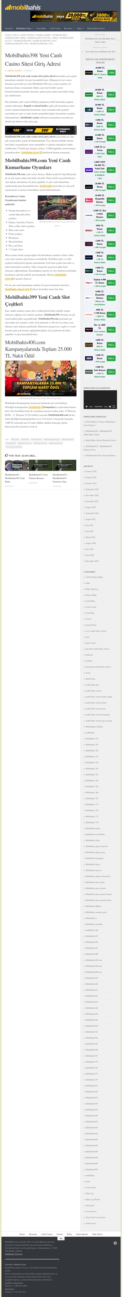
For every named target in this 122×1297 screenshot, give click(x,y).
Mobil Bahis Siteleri (96, 28)
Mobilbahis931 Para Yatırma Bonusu (100, 455)
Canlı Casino (55, 28)
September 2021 (92, 513)
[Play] (87, 406)
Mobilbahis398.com (44, 40)
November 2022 (92, 501)
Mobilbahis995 (92, 1157)
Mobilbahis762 (92, 1025)
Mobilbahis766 (92, 1049)
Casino (88, 618)
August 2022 (91, 507)
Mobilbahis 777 (92, 816)
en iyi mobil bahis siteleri (96, 631)
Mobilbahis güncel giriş (42, 37)
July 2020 (89, 549)
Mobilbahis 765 (92, 786)
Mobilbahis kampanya (94, 858)
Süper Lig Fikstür (93, 1199)
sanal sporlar (91, 1187)
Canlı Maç (90, 612)
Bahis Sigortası (92, 589)
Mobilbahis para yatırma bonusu (99, 894)
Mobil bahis (43, 35)
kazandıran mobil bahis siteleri (98, 666)
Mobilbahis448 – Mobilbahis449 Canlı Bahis (15, 478)
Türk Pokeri (97, 1234)
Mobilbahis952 (92, 1121)
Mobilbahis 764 (92, 780)
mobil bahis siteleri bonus (96, 702)
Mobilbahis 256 (92, 750)
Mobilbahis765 (92, 1043)
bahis (88, 583)
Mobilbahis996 (92, 1163)
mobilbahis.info (92, 930)
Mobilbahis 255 (92, 744)
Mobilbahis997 (92, 1169)
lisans (88, 672)
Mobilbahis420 (92, 984)
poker (88, 1181)
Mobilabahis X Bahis (94, 726)
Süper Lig (90, 1193)
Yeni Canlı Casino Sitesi (19, 35)
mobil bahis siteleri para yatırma (99, 720)
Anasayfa (9, 28)
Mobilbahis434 (92, 1001)
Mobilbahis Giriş (23, 28)
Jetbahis (89, 660)
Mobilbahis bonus (93, 828)
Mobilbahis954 (92, 1133)
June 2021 (90, 531)
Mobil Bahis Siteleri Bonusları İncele (101, 440)
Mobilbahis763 (92, 1031)
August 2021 (91, 519)
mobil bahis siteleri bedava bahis (99, 696)
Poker (69, 1234)
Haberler (89, 654)
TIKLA (111, 94)
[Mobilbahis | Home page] (23, 7)
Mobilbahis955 (92, 1139)
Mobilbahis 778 (92, 822)
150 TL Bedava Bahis (94, 577)
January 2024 (91, 477)
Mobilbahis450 (92, 1019)
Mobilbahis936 (92, 1115)
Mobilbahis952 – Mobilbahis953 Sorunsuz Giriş (61, 478)
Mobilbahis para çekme (95, 882)
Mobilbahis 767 (92, 798)
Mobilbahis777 (92, 1073)
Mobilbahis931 (92, 1085)
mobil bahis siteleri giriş (96, 708)
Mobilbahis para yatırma (96, 888)
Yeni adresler (91, 1211)
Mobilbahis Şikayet (93, 906)
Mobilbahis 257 (92, 756)
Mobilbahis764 (92, 1037)
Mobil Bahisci (15, 70)
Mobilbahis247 (92, 948)
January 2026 (91, 471)
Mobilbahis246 (92, 942)
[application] (100, 399)
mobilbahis (59, 35)
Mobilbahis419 (92, 978)
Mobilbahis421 (92, 990)
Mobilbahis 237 (92, 738)
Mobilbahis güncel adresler (97, 846)
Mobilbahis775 (92, 1061)
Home (22, 1234)
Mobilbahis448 (92, 1008)
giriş (87, 636)
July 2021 (89, 525)
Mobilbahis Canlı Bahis (95, 834)
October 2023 (91, 483)
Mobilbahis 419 (92, 762)
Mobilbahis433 (92, 995)
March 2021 (90, 537)
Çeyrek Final (91, 625)
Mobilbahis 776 (92, 810)
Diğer (79, 28)
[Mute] (110, 406)
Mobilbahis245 (92, 936)
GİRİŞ (111, 72)
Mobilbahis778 (92, 1079)
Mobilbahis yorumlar (94, 924)
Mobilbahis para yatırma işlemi (98, 900)
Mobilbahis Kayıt (30, 152)
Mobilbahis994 (92, 1151)
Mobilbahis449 (92, 1014)
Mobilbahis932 (92, 1091)
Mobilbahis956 (92, 1145)
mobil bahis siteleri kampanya (98, 714)
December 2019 (92, 561)
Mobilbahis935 (92, 1109)
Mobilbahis (35, 407)
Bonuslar (68, 28)
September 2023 (92, 489)
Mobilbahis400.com (41, 43)
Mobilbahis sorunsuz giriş (96, 912)
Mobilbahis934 (92, 1103)
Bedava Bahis (91, 595)
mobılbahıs (90, 1175)
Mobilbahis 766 (92, 792)
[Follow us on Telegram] (115, 1243)
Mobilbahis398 (22, 40)
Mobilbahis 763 (92, 774)
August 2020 (91, 543)
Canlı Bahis (41, 28)
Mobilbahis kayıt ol (93, 870)
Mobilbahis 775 (92, 804)
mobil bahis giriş (92, 684)
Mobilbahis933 (92, 1097)
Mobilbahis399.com (16, 43)
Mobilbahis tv (91, 918)
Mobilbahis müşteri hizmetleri (98, 876)
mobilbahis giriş (36, 439)
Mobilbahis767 (92, 1055)
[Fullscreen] (114, 406)
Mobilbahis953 (92, 1127)
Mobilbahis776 (92, 1067)
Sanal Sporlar (82, 1234)
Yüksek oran (91, 1223)
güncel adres (91, 642)
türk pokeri (90, 1205)
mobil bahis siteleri (94, 690)
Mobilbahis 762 (92, 768)
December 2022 (92, 495)
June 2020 (90, 555)
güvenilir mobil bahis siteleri (97, 648)
